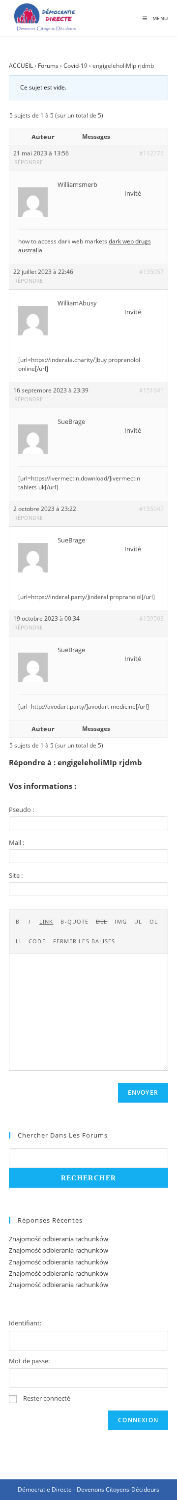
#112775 (151, 153)
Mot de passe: (29, 1360)
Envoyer (143, 1092)
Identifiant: (25, 1323)
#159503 (151, 618)
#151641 (151, 390)
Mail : (16, 842)
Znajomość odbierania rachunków (58, 1238)
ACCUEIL (21, 65)
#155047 (151, 509)
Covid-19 (75, 65)
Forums (48, 65)
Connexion (138, 1420)
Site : (16, 875)
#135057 (151, 272)
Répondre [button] (28, 162)
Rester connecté (46, 1398)
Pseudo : (21, 809)
